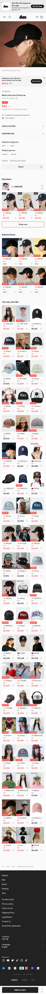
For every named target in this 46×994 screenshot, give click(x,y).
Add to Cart (20, 990)
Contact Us (6, 921)
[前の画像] (3, 44)
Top (3, 866)
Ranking (5, 889)
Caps (12, 146)
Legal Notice (7, 917)
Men (4, 880)
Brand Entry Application (11, 926)
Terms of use (7, 908)
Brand (4, 884)
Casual (4, 154)
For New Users (8, 899)
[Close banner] (2, 2)
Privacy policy (7, 904)
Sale (4, 893)
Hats (3, 146)
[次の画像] (43, 44)
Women (5, 875)
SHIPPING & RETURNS (18, 161)
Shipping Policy (8, 913)
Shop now (23, 224)
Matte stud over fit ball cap (25, 866)
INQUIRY (5, 161)
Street (13, 154)
